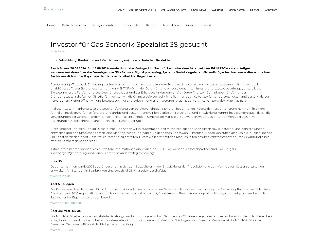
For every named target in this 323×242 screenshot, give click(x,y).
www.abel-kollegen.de (66, 202)
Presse (255, 10)
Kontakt (271, 10)
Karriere (217, 10)
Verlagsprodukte (173, 10)
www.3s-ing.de (60, 176)
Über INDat (198, 10)
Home (120, 10)
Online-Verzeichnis (142, 10)
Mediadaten (237, 10)
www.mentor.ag (61, 229)
